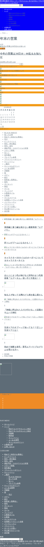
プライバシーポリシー (12, 159)
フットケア (8, 191)
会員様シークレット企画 (13, 200)
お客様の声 (7, 27)
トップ (6, 11)
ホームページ (8, 9)
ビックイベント (10, 141)
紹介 (6, 177)
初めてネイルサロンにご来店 (17, 15)
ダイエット (8, 184)
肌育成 (10, 19)
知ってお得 (8, 135)
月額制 (10, 17)
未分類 (6, 211)
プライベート (9, 204)
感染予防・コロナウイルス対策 (16, 148)
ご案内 (6, 164)
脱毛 (6, 182)
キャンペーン (12, 21)
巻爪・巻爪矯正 (10, 144)
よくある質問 (12, 23)
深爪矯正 (7, 155)
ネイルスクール (10, 198)
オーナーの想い (10, 207)
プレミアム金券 (10, 157)
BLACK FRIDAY (10, 133)
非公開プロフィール (12, 209)
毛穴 (6, 139)
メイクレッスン (10, 202)
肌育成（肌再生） (11, 180)
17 (1, 119)
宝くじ (6, 153)
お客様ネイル (9, 193)
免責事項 (21, 541)
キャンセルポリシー (14, 25)
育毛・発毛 (8, 146)
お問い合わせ (8, 29)
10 (1, 117)
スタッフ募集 (9, 150)
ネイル (6, 189)
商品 (6, 186)
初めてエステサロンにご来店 (17, 13)
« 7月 (2, 127)
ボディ (6, 175)
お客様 (6, 195)
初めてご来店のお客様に (13, 137)
